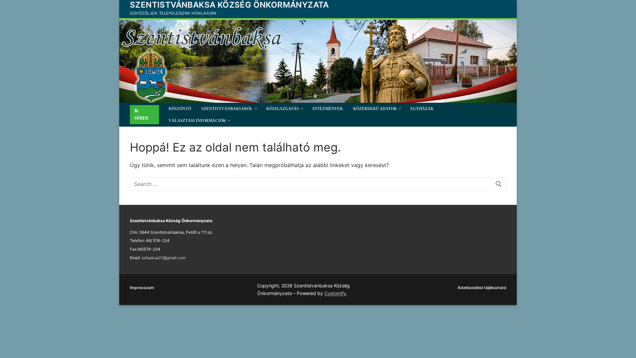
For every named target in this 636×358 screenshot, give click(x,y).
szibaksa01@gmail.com (164, 257)
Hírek (141, 118)
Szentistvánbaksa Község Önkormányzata (229, 5)
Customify (335, 293)
